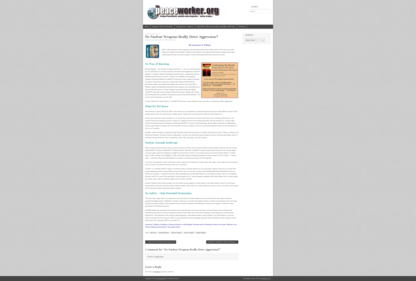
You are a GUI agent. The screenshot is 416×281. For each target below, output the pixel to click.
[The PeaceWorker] (186, 10)
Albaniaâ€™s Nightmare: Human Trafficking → (222, 242)
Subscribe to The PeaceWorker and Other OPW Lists (216, 27)
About (147, 27)
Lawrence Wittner (176, 232)
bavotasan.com (266, 278)
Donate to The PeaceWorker (162, 27)
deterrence (153, 232)
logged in (157, 272)
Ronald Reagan (201, 232)
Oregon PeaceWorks (152, 40)
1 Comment (172, 40)
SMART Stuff (155, 34)
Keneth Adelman (164, 232)
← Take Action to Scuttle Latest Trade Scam (161, 242)
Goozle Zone (159, 256)
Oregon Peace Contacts (184, 27)
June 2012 (148, 34)
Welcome (242, 27)
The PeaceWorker (161, 278)
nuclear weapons (189, 232)
